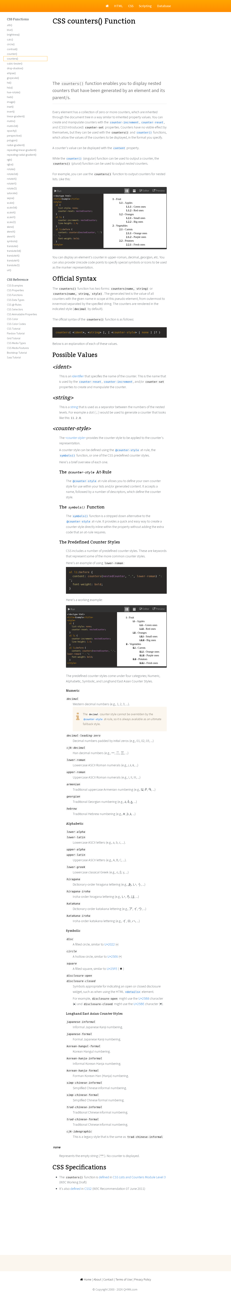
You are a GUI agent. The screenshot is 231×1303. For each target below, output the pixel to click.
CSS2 (88, 1188)
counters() (12, 58)
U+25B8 (143, 998)
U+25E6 (112, 956)
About (97, 1279)
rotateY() (11, 183)
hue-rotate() (13, 92)
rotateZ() (12, 188)
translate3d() (14, 250)
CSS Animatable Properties (22, 314)
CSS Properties (15, 290)
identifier (78, 376)
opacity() (12, 130)
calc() (10, 39)
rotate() (11, 169)
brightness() (13, 34)
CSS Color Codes (16, 324)
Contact (108, 1279)
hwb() (10, 97)
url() (9, 270)
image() (11, 102)
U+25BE (138, 1004)
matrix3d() (12, 126)
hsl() (9, 82)
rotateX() (12, 178)
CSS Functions (18, 19)
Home (87, 1279)
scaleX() (11, 212)
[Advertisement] (109, 52)
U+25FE (112, 968)
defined (104, 1177)
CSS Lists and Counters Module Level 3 (139, 1177)
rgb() (9, 159)
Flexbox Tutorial (16, 333)
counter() (12, 53)
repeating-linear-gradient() (21, 150)
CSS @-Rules (14, 304)
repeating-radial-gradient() (21, 154)
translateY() (13, 260)
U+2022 (109, 944)
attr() (9, 25)
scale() (10, 202)
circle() (11, 44)
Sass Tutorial (14, 357)
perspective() (14, 135)
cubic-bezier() (14, 63)
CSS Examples (15, 285)
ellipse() (11, 73)
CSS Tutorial (13, 328)
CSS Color (12, 319)
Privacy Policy (142, 1279)
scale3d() (12, 207)
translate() (12, 246)
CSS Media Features (18, 348)
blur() (10, 29)
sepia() (10, 198)
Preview (160, 190)
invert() (11, 111)
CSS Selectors (15, 309)
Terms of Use (124, 1279)
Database (164, 6)
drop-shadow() (15, 68)
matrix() (11, 121)
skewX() (11, 231)
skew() (10, 226)
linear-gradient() (16, 116)
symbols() (12, 241)
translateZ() (13, 265)
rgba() (10, 164)
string (74, 407)
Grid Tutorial (13, 338)
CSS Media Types (16, 343)
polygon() (12, 140)
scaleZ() (11, 222)
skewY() (11, 236)
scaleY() (11, 217)
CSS (130, 6)
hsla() (10, 87)
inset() (10, 106)
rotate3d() (12, 174)
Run (59, 191)
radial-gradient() (16, 145)
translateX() (13, 255)
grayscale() (13, 78)
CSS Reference (17, 280)
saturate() (12, 193)
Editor (145, 190)
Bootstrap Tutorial (17, 352)
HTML (118, 6)
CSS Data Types (15, 300)
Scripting (145, 6)
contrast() (12, 49)
